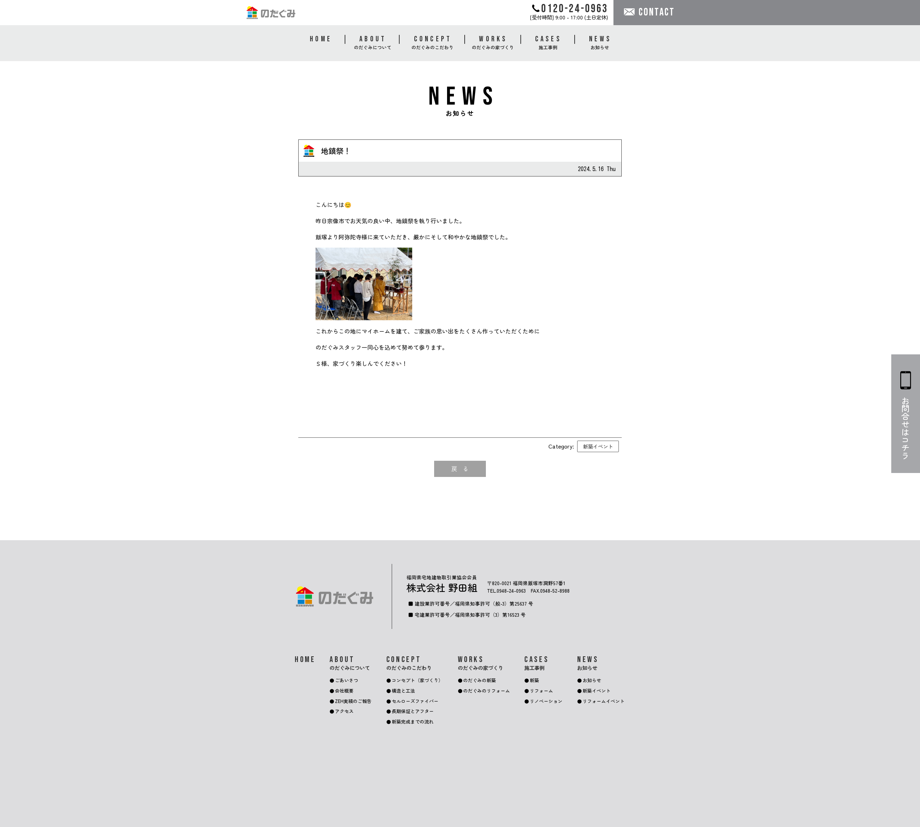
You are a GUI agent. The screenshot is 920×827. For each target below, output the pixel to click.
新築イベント (598, 446)
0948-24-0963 (511, 590)
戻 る (460, 468)
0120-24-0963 (574, 8)
